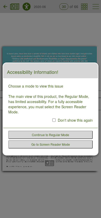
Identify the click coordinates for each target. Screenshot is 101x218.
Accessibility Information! (32, 72)
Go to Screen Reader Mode (50, 144)
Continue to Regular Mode (50, 135)
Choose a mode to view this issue (35, 86)
